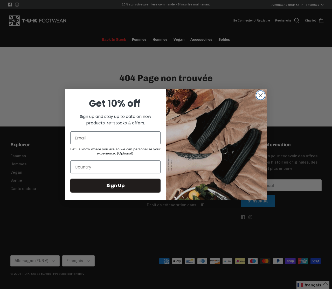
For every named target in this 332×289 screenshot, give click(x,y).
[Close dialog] (260, 95)
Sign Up (115, 185)
